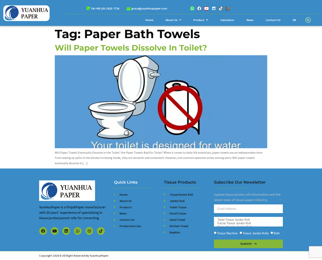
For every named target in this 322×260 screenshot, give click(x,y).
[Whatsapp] (192, 8)
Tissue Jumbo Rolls (256, 233)
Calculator (227, 20)
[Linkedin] (213, 8)
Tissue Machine (227, 233)
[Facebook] (199, 8)
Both (277, 233)
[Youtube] (206, 8)
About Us (171, 20)
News (250, 20)
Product (198, 20)
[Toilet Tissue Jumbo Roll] (248, 220)
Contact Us (273, 20)
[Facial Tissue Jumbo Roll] (248, 223)
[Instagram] (228, 8)
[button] (308, 20)
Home (149, 20)
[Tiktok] (220, 8)
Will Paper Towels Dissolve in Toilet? (131, 48)
